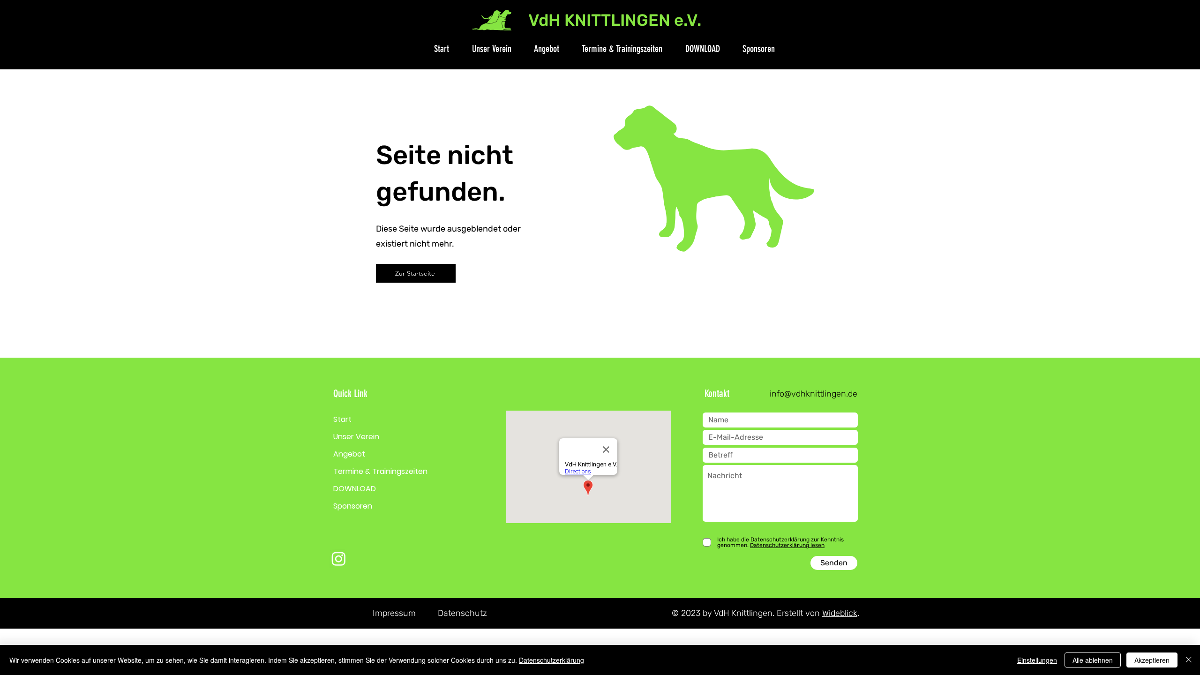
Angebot (349, 454)
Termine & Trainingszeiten (380, 471)
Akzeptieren (1152, 660)
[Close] (1188, 660)
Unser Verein (356, 436)
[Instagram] (339, 558)
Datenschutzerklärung (551, 660)
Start (342, 419)
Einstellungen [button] (1037, 660)
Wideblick (839, 613)
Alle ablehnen (1092, 660)
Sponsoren (352, 506)
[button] (487, 48)
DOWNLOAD (354, 488)
